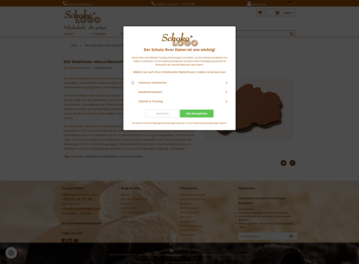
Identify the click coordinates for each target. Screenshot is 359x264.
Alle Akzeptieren (196, 113)
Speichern (162, 113)
